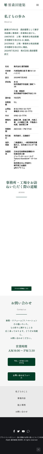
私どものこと (21, 391)
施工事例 (21, 404)
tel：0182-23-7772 (21, 362)
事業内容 (21, 398)
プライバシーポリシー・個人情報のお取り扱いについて (19, 437)
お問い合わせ (21, 411)
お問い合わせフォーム (21, 376)
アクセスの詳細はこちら (21, 288)
